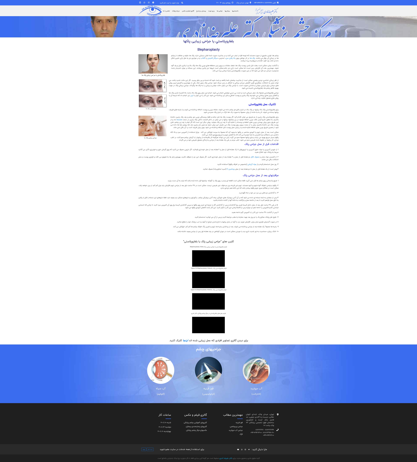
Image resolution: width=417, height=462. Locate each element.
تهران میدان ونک (242, 2)
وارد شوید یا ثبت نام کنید (169, 2)
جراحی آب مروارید (236, 430)
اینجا (186, 340)
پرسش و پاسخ (201, 11)
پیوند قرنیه (161, 388)
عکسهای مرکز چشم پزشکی (196, 430)
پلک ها (252, 58)
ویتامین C (230, 169)
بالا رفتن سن (230, 58)
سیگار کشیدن (212, 58)
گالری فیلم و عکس (188, 11)
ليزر (191, 95)
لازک (241, 434)
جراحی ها (220, 11)
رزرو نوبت (211, 11)
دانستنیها (235, 11)
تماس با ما (166, 11)
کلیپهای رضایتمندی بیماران (196, 426)
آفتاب (203, 58)
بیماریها (227, 11)
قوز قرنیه (256, 388)
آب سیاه (208, 388)
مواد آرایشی (251, 164)
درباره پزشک (176, 11)
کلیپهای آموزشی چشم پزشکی (195, 422)
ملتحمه (179, 119)
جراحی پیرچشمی (236, 426)
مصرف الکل (255, 156)
